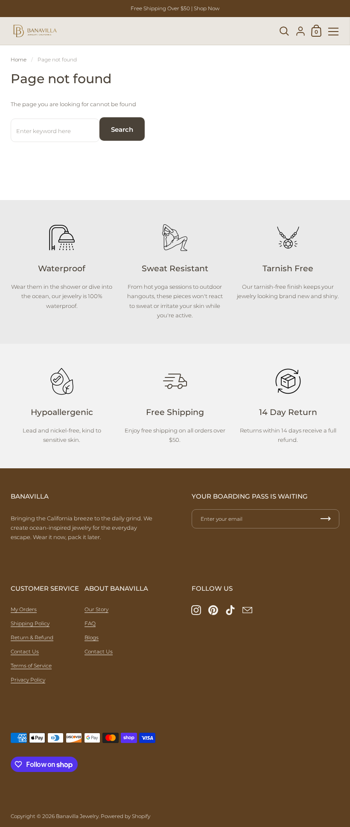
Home (18, 59)
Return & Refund (32, 637)
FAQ (90, 623)
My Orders (24, 609)
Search (122, 129)
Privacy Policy (28, 679)
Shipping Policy (30, 623)
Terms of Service (31, 665)
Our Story (96, 609)
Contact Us (25, 651)
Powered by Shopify (125, 816)
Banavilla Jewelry (77, 816)
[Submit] (326, 518)
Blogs (92, 637)
